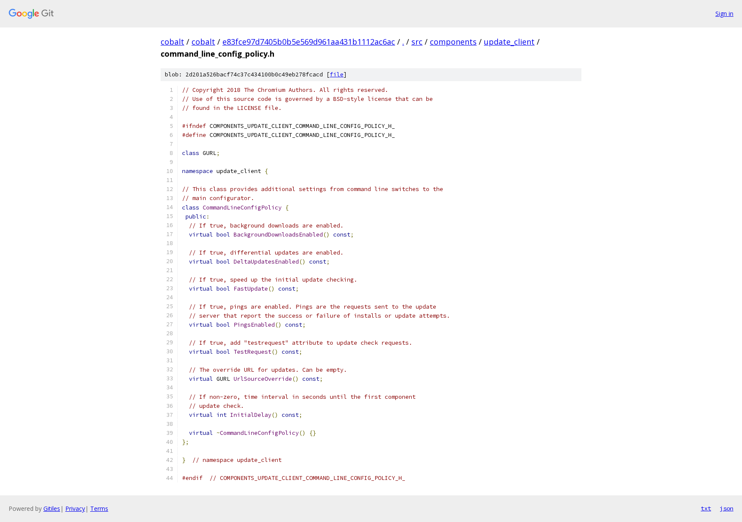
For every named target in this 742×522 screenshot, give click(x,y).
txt (706, 508)
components (453, 41)
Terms (99, 508)
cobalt (172, 41)
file (337, 74)
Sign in (724, 13)
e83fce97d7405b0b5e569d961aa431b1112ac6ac (308, 41)
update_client (509, 41)
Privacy (75, 508)
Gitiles (51, 508)
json (726, 508)
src (417, 41)
